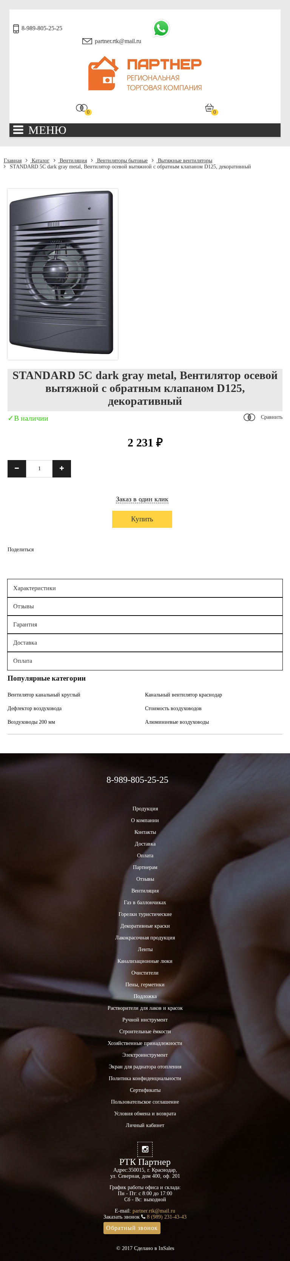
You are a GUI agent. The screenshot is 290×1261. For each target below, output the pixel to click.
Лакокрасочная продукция (145, 938)
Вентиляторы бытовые (122, 160)
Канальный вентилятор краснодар (183, 695)
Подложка (145, 996)
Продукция (145, 809)
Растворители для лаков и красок (145, 1008)
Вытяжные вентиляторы (184, 160)
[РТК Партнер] (145, 89)
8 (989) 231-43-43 (167, 1217)
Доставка (25, 642)
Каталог (39, 160)
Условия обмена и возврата (145, 1113)
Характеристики (34, 588)
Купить (142, 519)
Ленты (145, 949)
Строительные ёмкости (145, 1031)
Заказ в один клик (142, 499)
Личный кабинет (145, 1125)
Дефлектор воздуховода (35, 708)
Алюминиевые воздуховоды (177, 722)
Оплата (22, 661)
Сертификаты (145, 1090)
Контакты (145, 832)
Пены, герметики (145, 984)
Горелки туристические (145, 914)
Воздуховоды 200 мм (31, 722)
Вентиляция (72, 160)
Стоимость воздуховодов (173, 708)
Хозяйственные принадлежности (145, 1043)
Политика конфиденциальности (145, 1078)
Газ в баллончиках (145, 902)
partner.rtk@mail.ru (118, 41)
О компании (145, 820)
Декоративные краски (145, 926)
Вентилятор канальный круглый (44, 695)
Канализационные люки (145, 961)
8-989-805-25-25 (42, 28)
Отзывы (23, 606)
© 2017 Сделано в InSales (145, 1248)
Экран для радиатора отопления (145, 1067)
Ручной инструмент (145, 1020)
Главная (13, 160)
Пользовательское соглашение (145, 1102)
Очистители (145, 973)
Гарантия (25, 624)
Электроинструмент (145, 1055)
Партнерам (145, 867)
